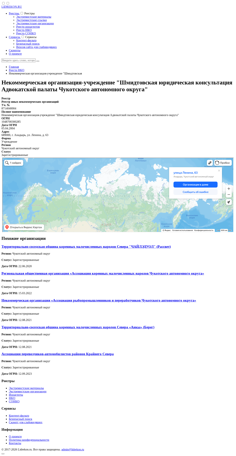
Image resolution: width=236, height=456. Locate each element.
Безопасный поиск (28, 43)
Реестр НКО (24, 30)
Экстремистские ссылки (31, 20)
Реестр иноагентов (28, 26)
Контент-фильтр (26, 40)
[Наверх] (2, 453)
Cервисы (15, 37)
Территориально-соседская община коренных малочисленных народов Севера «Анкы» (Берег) (77, 327)
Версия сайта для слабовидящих (36, 47)
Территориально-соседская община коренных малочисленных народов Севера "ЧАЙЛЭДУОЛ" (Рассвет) (86, 247)
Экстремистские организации (35, 23)
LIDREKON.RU (11, 6)
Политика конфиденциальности (29, 439)
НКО (12, 398)
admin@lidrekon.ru (72, 449)
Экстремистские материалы (33, 16)
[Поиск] (37, 61)
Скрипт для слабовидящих (25, 422)
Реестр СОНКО (26, 33)
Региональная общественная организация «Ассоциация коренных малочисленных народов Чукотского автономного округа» (102, 273)
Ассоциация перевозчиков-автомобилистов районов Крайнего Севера (57, 354)
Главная (14, 66)
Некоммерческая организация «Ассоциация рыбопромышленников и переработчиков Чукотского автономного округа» (98, 300)
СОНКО (14, 401)
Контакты (15, 443)
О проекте (15, 53)
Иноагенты (16, 394)
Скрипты (14, 50)
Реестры (14, 13)
